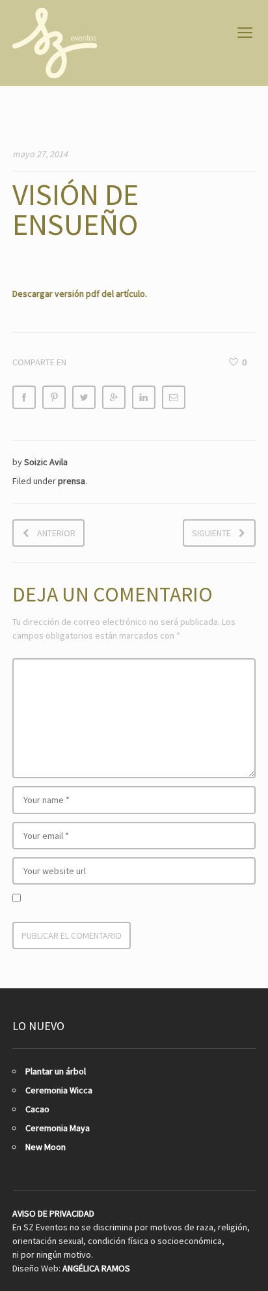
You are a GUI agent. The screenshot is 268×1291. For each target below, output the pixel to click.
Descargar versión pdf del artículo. (79, 293)
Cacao (37, 1109)
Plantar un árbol (55, 1071)
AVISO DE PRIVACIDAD (53, 1213)
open (245, 32)
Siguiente (211, 533)
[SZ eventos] (54, 43)
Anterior (56, 533)
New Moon (45, 1147)
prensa (71, 481)
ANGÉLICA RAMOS (96, 1268)
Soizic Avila (46, 462)
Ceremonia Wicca (58, 1090)
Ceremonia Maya (57, 1128)
